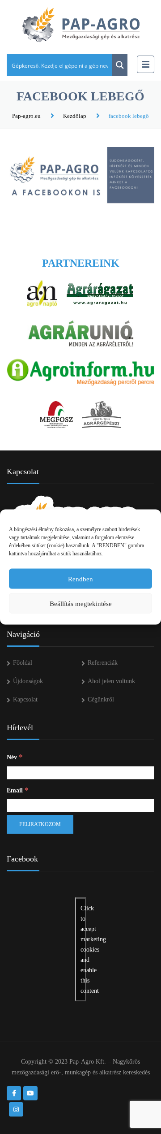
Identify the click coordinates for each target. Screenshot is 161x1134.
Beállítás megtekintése (81, 603)
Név (15, 757)
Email (18, 790)
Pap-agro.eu (26, 116)
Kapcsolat (25, 699)
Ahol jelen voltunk (111, 681)
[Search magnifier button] (119, 65)
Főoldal (22, 662)
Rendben (80, 578)
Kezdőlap (74, 116)
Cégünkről (101, 699)
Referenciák (103, 662)
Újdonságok (28, 681)
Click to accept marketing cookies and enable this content (83, 949)
